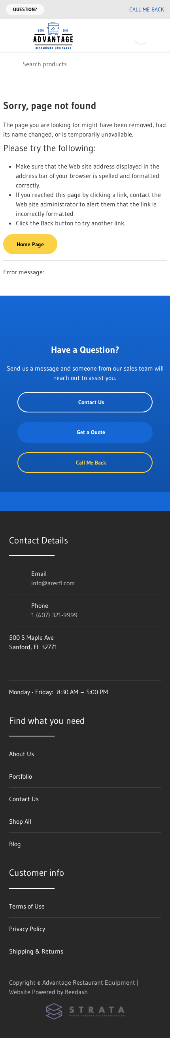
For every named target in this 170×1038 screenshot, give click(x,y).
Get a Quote (91, 432)
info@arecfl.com (53, 583)
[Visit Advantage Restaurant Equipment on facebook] (12, 669)
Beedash (76, 992)
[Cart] (158, 35)
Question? (25, 9)
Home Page (30, 244)
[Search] (11, 64)
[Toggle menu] (11, 35)
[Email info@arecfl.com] (89, 9)
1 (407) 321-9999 (54, 615)
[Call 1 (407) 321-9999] (105, 9)
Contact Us (91, 402)
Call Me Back (146, 9)
